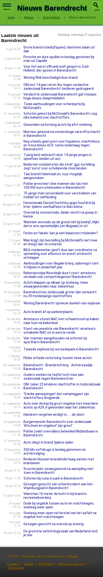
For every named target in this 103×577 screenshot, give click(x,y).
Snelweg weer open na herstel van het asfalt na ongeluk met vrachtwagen (60, 515)
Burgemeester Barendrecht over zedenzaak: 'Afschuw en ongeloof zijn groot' (57, 423)
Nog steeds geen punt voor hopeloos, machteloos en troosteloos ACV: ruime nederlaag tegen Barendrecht (61, 145)
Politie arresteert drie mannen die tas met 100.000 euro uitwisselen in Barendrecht (55, 185)
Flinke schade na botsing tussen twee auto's (57, 358)
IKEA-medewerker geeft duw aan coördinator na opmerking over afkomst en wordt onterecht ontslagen (60, 253)
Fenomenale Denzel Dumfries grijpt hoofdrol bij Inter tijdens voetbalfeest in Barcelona (59, 205)
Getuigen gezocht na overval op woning (53, 524)
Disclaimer (16, 568)
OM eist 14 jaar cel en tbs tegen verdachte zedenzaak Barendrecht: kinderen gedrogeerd (58, 86)
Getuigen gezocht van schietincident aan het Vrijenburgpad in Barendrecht (58, 486)
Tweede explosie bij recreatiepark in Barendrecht (61, 349)
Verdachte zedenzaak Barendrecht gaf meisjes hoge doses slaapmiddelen (60, 96)
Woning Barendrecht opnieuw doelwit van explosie (61, 303)
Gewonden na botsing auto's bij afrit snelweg (57, 124)
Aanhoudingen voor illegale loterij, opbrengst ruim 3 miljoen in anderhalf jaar (61, 265)
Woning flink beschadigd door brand (50, 77)
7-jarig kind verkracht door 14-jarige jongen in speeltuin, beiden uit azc (57, 157)
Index (11, 17)
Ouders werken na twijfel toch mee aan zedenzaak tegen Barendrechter (53, 376)
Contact (13, 564)
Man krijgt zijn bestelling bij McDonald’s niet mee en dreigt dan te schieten (60, 242)
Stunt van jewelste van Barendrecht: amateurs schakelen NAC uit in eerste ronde (59, 330)
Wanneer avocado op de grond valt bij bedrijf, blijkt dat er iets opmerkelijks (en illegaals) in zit (61, 224)
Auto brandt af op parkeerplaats (48, 312)
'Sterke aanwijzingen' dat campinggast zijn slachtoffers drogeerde (56, 396)
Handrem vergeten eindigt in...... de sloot (53, 414)
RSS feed (46, 564)
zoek (97, 10)
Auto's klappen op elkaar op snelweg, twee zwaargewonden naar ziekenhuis (55, 284)
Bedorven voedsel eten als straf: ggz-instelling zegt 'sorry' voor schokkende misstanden (59, 166)
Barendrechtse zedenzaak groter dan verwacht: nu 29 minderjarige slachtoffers (60, 294)
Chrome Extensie (71, 564)
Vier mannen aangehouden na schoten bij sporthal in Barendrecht (55, 340)
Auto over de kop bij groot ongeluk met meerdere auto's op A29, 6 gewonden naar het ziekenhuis (60, 405)
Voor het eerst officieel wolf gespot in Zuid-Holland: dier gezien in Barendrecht (56, 68)
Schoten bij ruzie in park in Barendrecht (53, 478)
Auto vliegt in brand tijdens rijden (48, 442)
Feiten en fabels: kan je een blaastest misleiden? (60, 233)
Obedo (72, 556)
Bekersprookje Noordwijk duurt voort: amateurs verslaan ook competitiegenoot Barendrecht (59, 275)
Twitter (29, 564)
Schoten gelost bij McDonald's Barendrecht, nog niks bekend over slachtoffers (60, 115)
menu (7, 9)
